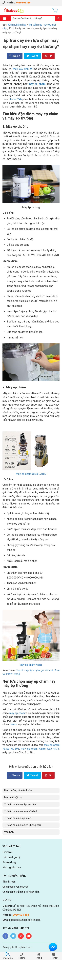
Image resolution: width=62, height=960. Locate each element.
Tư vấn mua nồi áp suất (17, 818)
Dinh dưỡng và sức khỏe (18, 790)
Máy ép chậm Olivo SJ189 (31, 473)
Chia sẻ (15, 56)
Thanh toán (9, 881)
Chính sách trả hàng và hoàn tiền (21, 891)
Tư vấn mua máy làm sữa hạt (20, 811)
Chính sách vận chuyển (15, 886)
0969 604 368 (23, 2)
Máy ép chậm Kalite (31, 664)
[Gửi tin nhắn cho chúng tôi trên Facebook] (53, 947)
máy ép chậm (36, 84)
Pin (50, 56)
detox (13, 724)
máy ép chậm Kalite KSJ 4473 (40, 748)
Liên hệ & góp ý (11, 857)
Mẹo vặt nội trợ (13, 797)
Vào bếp (9, 832)
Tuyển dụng (9, 862)
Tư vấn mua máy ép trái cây (20, 804)
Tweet (34, 56)
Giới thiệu (7, 852)
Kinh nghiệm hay (17, 24)
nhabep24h (15, 99)
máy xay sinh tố (22, 69)
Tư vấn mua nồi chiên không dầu (22, 825)
